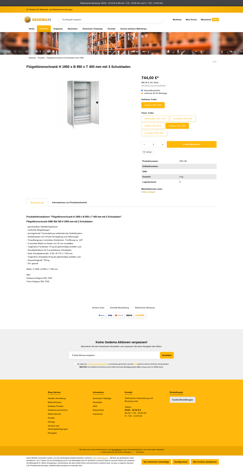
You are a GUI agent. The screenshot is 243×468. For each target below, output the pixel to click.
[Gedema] (215, 65)
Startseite (32, 58)
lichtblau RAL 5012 (153, 126)
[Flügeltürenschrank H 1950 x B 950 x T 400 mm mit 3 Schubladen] (80, 105)
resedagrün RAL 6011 (154, 133)
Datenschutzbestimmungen (97, 364)
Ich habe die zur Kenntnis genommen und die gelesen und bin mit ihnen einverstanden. (123, 364)
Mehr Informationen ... (101, 458)
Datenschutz (98, 410)
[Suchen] (159, 19)
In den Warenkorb (191, 144)
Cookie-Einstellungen (182, 400)
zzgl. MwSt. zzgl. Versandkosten (153, 85)
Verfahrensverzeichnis (58, 410)
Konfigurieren (181, 462)
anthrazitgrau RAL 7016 (155, 118)
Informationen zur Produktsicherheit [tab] (69, 202)
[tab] (37, 203)
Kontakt (51, 418)
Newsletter (97, 402)
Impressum (98, 414)
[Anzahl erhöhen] (163, 144)
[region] (80, 104)
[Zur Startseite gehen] (38, 19)
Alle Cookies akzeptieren (205, 462)
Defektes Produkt (55, 406)
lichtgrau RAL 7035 (153, 105)
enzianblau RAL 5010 (182, 118)
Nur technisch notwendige (156, 462)
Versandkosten (116, 449)
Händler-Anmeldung (57, 398)
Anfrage (51, 422)
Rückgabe (52, 433)
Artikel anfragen (148, 192)
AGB (135, 364)
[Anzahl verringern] (144, 144)
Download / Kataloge (102, 398)
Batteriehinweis (54, 402)
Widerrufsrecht (54, 414)
